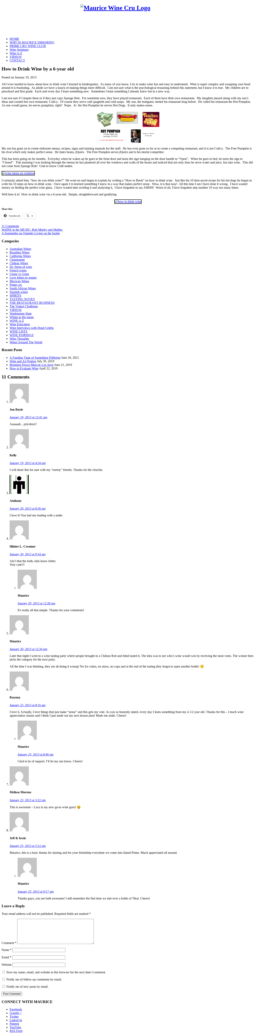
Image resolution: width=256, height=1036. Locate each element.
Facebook (16, 1009)
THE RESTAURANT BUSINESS (32, 302)
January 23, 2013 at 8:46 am (35, 754)
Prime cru (16, 284)
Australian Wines (20, 249)
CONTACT (17, 60)
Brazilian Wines (20, 252)
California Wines (20, 256)
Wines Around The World (26, 342)
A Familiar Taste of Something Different (35, 357)
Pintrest (14, 1023)
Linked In (16, 1020)
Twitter (14, 1016)
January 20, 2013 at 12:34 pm (28, 649)
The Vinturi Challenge (24, 306)
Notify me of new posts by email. (27, 986)
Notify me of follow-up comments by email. (34, 979)
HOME (14, 39)
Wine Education (20, 324)
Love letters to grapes (23, 277)
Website (7, 964)
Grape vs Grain (19, 274)
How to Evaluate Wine (24, 368)
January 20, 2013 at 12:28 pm (36, 603)
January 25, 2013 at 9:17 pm (36, 891)
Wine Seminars (19, 49)
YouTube (15, 1027)
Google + (16, 1013)
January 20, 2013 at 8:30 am (27, 508)
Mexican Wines (19, 281)
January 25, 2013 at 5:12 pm (28, 846)
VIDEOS (16, 56)
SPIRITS (15, 295)
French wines (18, 270)
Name (7, 950)
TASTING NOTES (22, 299)
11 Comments (10, 226)
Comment (9, 943)
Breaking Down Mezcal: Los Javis (31, 364)
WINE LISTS (18, 331)
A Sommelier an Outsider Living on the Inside (31, 233)
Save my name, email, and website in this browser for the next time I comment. (56, 972)
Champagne (17, 259)
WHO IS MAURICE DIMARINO (32, 42)
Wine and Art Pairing (23, 361)
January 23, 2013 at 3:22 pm (28, 800)
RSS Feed (16, 1031)
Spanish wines (19, 292)
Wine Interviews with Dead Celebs (32, 328)
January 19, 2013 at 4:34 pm (28, 463)
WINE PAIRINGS (22, 335)
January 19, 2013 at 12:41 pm (28, 417)
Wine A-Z (16, 53)
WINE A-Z (17, 320)
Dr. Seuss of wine (21, 266)
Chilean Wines (19, 263)
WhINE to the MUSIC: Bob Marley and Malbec (32, 229)
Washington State (21, 313)
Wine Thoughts (19, 338)
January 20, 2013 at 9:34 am (27, 554)
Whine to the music (22, 317)
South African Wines (23, 288)
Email (6, 957)
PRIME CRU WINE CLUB (28, 46)
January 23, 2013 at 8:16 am (27, 705)
